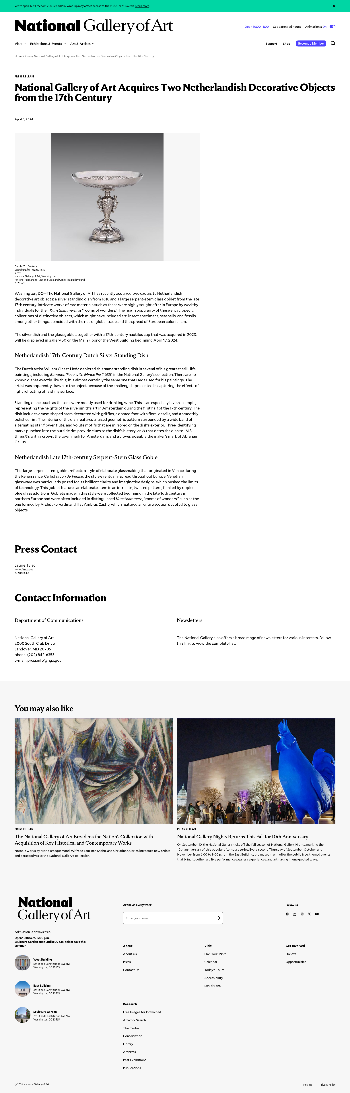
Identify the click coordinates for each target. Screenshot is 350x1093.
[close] (334, 6)
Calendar (210, 961)
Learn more (142, 6)
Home (18, 56)
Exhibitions (212, 985)
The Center (131, 1028)
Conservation (132, 1036)
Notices (307, 1084)
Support (271, 43)
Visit (18, 43)
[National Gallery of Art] (53, 907)
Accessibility (213, 978)
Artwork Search (134, 1020)
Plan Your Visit (215, 954)
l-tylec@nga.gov (24, 569)
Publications (132, 1068)
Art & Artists (80, 43)
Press (28, 56)
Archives (129, 1052)
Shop (286, 43)
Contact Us (131, 970)
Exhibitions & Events (46, 43)
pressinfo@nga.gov (44, 660)
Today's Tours (214, 970)
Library (128, 1044)
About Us (130, 954)
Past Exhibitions (134, 1060)
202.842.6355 (22, 573)
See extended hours (287, 26)
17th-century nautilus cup (127, 334)
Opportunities (296, 961)
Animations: (316, 27)
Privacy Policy (327, 1084)
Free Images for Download (142, 1012)
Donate (291, 954)
